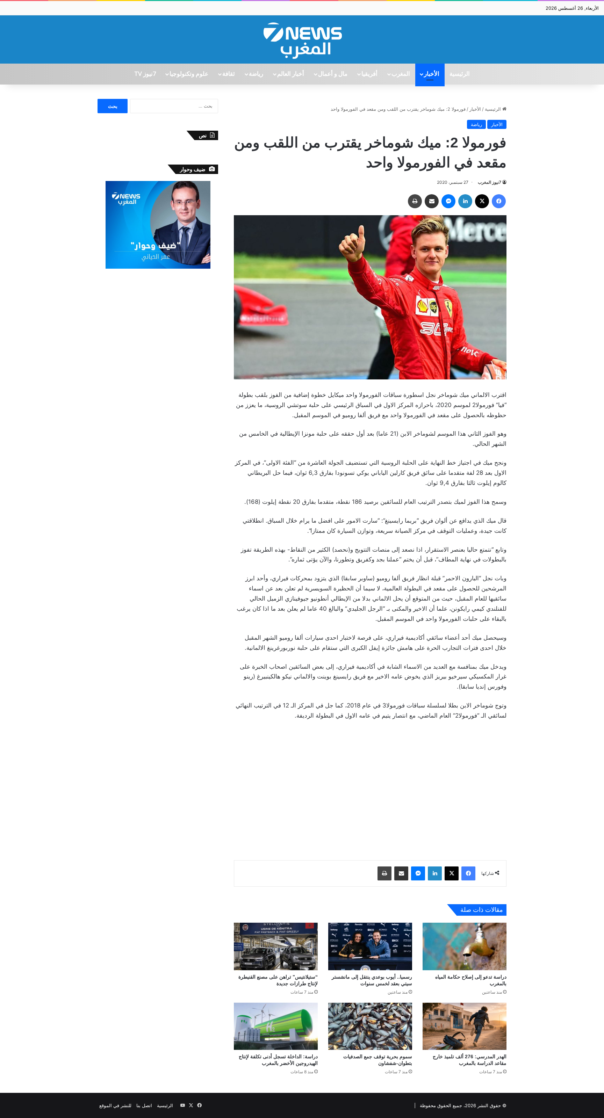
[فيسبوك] (499, 201)
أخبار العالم (290, 74)
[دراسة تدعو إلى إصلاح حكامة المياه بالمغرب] (464, 946)
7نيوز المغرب (489, 182)
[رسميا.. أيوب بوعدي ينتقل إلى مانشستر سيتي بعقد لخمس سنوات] (370, 946)
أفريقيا (369, 74)
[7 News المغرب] (302, 39)
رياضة (256, 74)
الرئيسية (460, 74)
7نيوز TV (145, 74)
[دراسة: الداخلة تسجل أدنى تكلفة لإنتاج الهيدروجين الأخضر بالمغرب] (276, 1026)
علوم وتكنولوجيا (189, 74)
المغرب (400, 74)
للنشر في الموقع (115, 1105)
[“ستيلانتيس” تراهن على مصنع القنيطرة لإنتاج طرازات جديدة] (276, 946)
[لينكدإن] (465, 201)
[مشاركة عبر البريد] (432, 201)
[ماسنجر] (448, 201)
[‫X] (482, 201)
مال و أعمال (332, 74)
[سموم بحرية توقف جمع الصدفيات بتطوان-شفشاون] (370, 1026)
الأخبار (431, 74)
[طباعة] (415, 201)
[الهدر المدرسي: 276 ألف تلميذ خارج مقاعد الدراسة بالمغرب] (464, 1026)
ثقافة (228, 74)
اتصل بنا (144, 1105)
